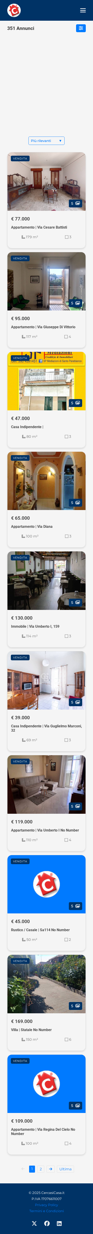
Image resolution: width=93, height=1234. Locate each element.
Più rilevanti (46, 141)
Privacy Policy (46, 1205)
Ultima (65, 1169)
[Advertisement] (46, 88)
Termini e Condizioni (46, 1211)
